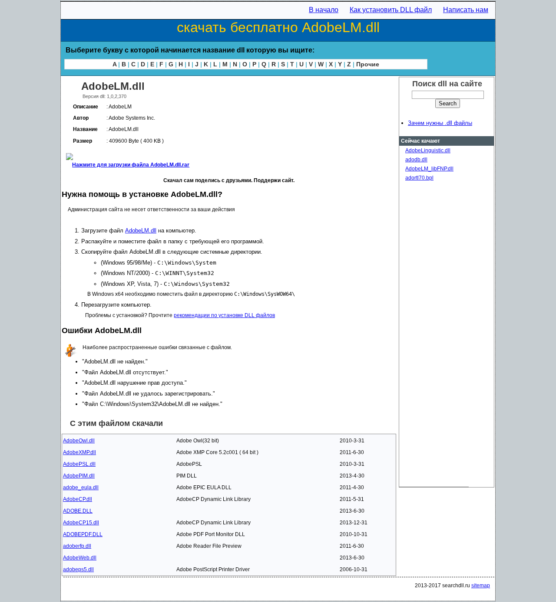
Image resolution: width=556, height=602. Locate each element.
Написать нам (465, 9)
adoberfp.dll (77, 546)
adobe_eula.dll (81, 487)
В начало (323, 9)
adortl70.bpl (419, 178)
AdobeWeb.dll (79, 558)
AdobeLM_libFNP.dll (429, 169)
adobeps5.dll (78, 569)
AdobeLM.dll (140, 230)
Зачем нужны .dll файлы (440, 123)
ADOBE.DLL (78, 511)
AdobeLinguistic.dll (427, 150)
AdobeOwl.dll (79, 441)
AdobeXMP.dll (79, 452)
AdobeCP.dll (77, 499)
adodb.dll (416, 160)
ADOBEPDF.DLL (83, 534)
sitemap (480, 585)
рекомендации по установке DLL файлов (224, 315)
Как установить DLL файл (391, 9)
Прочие (367, 64)
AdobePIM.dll (79, 476)
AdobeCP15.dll (81, 523)
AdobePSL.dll (79, 464)
